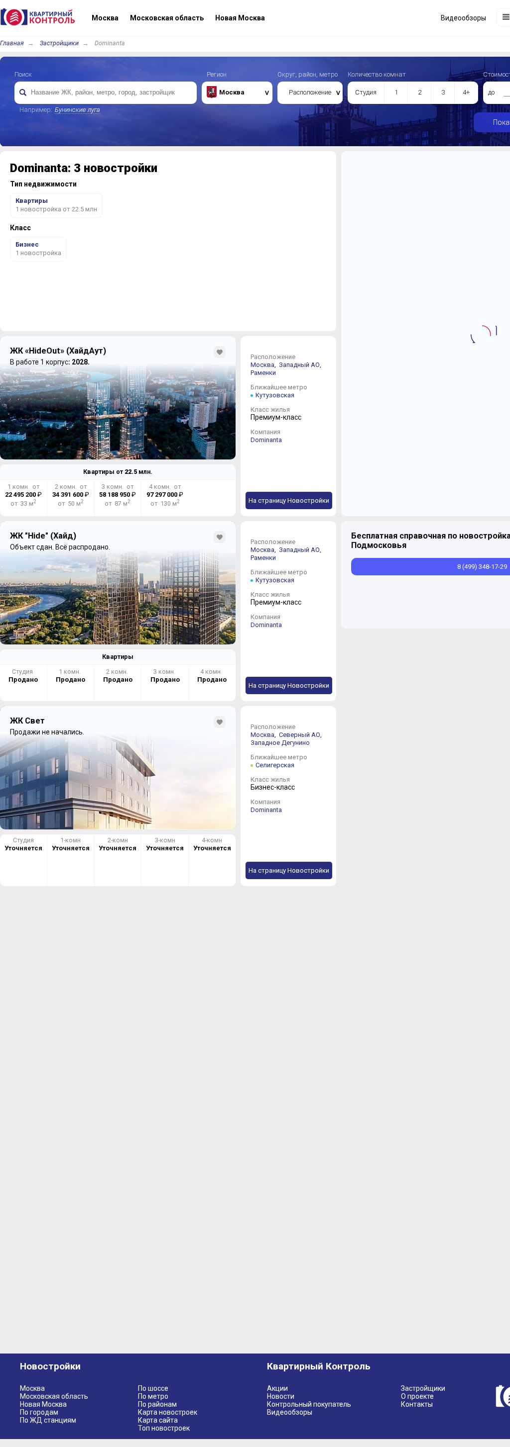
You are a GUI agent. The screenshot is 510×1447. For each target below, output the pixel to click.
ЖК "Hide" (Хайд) (43, 536)
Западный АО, (301, 364)
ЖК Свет (27, 720)
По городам (39, 1412)
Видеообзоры (289, 1412)
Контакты (417, 1404)
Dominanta (266, 440)
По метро (153, 1396)
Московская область (54, 1396)
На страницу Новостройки (289, 500)
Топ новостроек (164, 1428)
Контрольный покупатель (309, 1404)
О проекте (417, 1396)
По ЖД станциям (48, 1420)
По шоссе (153, 1388)
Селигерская (274, 765)
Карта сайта (158, 1420)
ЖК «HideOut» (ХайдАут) (58, 351)
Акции (277, 1388)
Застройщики (59, 43)
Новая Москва (43, 1404)
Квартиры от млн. (117, 471)
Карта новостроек (167, 1412)
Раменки (263, 372)
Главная (12, 43)
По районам (157, 1404)
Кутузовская (274, 395)
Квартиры (117, 656)
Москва (32, 1388)
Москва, (264, 364)
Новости (280, 1396)
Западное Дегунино (280, 742)
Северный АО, (301, 734)
